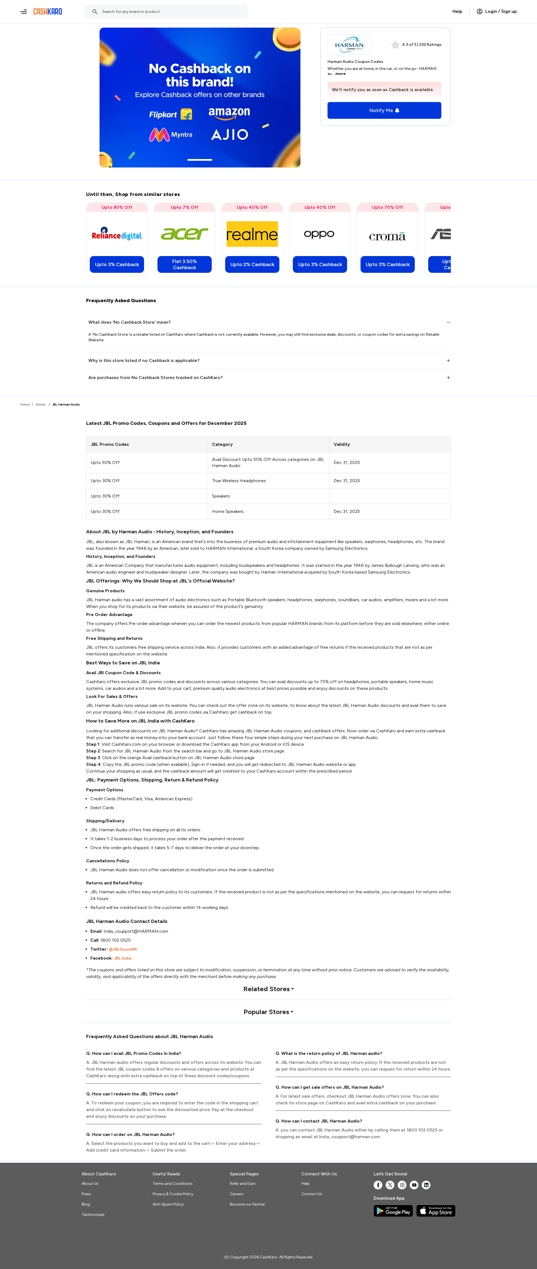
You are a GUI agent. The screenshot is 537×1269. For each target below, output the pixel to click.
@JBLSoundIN (123, 949)
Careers (237, 1194)
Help (457, 11)
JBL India (122, 958)
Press (86, 1194)
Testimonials (93, 1214)
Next (435, 239)
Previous (101, 239)
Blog (86, 1204)
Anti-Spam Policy (168, 1204)
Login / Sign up (501, 11)
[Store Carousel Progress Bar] (199, 160)
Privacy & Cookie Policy (173, 1194)
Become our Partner (247, 1204)
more (340, 73)
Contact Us (312, 1194)
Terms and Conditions (173, 1183)
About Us (90, 1183)
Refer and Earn (243, 1183)
